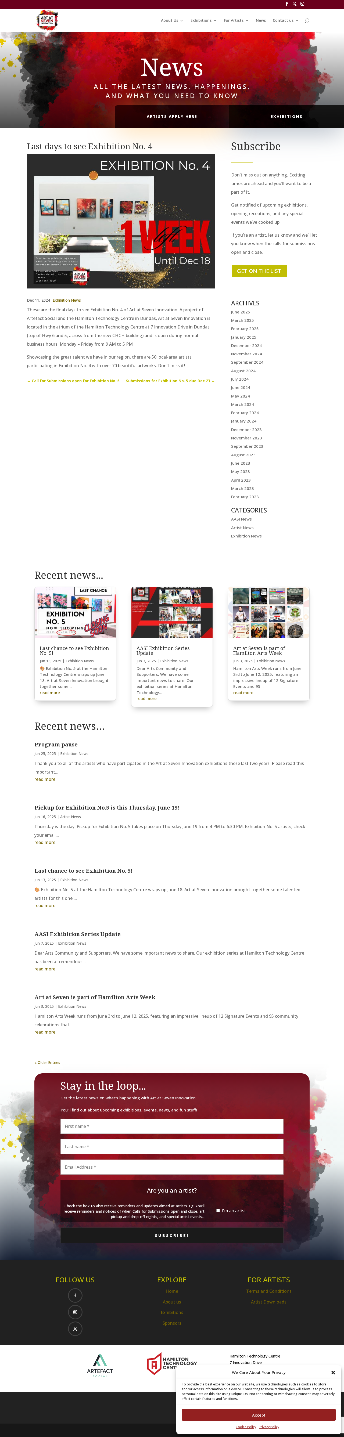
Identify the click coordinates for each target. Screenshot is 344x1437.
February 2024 (245, 412)
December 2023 (246, 429)
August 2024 (243, 370)
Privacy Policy (269, 1427)
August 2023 (243, 454)
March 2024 (242, 404)
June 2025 (240, 312)
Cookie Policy (246, 1427)
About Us (169, 21)
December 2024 (246, 345)
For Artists (233, 21)
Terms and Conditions (269, 1291)
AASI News (241, 519)
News (261, 21)
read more (50, 692)
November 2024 (246, 353)
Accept (259, 1415)
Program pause (56, 744)
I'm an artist (233, 1210)
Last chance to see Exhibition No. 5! (74, 650)
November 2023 (246, 438)
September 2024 (247, 362)
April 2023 (241, 480)
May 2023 (240, 471)
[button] (333, 1372)
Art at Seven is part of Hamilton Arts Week (259, 650)
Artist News (242, 527)
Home (172, 1291)
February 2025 (245, 328)
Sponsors (172, 1323)
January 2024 (243, 421)
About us (172, 1302)
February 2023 (245, 496)
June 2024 (240, 387)
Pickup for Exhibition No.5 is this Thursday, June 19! (106, 807)
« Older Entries (47, 1062)
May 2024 (240, 396)
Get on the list (259, 271)
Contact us (283, 21)
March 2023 (242, 488)
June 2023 (240, 463)
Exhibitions (201, 21)
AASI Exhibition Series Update (163, 650)
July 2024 (240, 379)
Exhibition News (67, 300)
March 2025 (242, 320)
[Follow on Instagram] (75, 1312)
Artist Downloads (268, 1302)
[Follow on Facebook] (75, 1295)
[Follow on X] (75, 1329)
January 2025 (243, 337)
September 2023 (247, 446)
